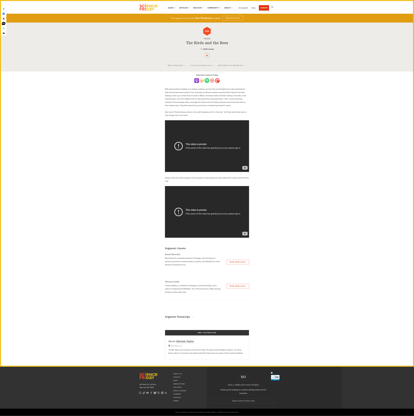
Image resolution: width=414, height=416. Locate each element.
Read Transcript (175, 65)
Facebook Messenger (3, 13)
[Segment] (207, 31)
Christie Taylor (185, 341)
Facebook (3, 8)
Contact (177, 397)
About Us (177, 374)
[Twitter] (3, 18)
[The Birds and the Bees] (207, 55)
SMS (3, 23)
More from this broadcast (231, 65)
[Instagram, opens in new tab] (140, 392)
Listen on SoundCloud (200, 65)
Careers (177, 394)
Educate (197, 8)
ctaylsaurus (176, 346)
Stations (177, 387)
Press (175, 401)
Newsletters (179, 384)
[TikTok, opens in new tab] (143, 392)
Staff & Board (179, 391)
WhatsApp (3, 28)
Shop (253, 8)
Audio (171, 8)
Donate (263, 8)
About (227, 8)
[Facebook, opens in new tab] (151, 392)
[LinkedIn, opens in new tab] (162, 392)
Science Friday (148, 7)
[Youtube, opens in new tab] (147, 392)
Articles (183, 8)
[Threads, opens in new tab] (158, 392)
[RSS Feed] (165, 392)
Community (213, 8)
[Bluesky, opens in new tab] (154, 392)
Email (3, 33)
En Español (243, 8)
